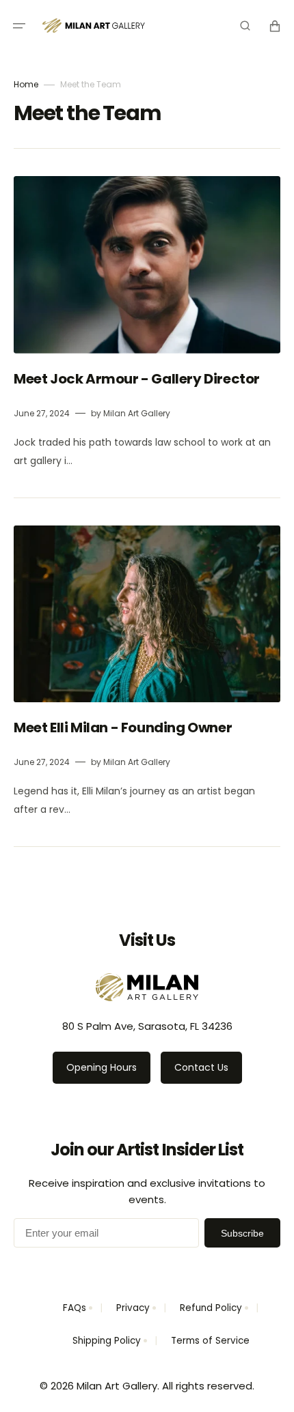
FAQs (74, 1307)
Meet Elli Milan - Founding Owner (124, 727)
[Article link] (147, 323)
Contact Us (201, 1067)
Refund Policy (211, 1307)
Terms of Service (210, 1340)
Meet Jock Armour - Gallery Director (138, 378)
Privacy (133, 1307)
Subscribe (242, 1233)
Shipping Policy (106, 1340)
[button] (19, 26)
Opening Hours (101, 1067)
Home (26, 84)
